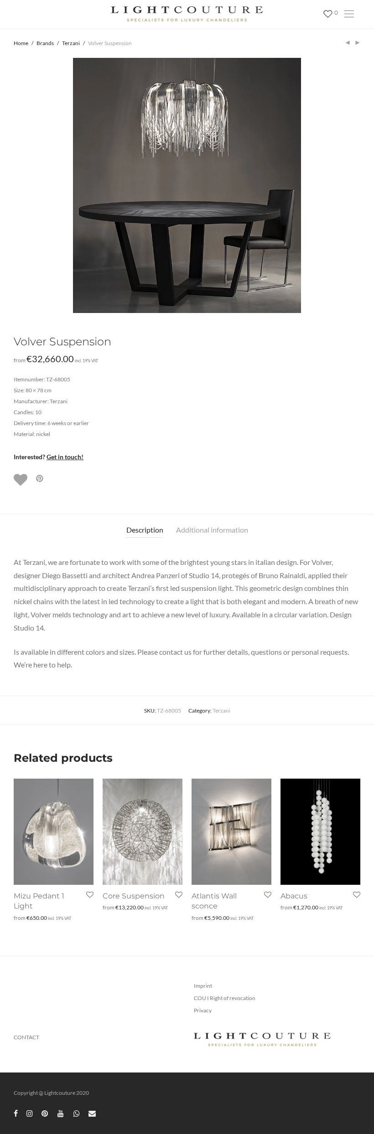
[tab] (145, 530)
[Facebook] (16, 1112)
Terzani (71, 43)
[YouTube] (61, 1112)
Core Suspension (134, 896)
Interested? (48, 457)
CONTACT (26, 1037)
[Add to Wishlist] (21, 480)
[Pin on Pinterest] (40, 478)
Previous (15, 185)
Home (21, 43)
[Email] (92, 1112)
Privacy (203, 1010)
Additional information (212, 529)
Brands (45, 43)
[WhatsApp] (76, 1112)
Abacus (293, 896)
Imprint (203, 985)
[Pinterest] (45, 1112)
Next (358, 185)
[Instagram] (29, 1112)
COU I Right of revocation (224, 998)
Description (144, 529)
